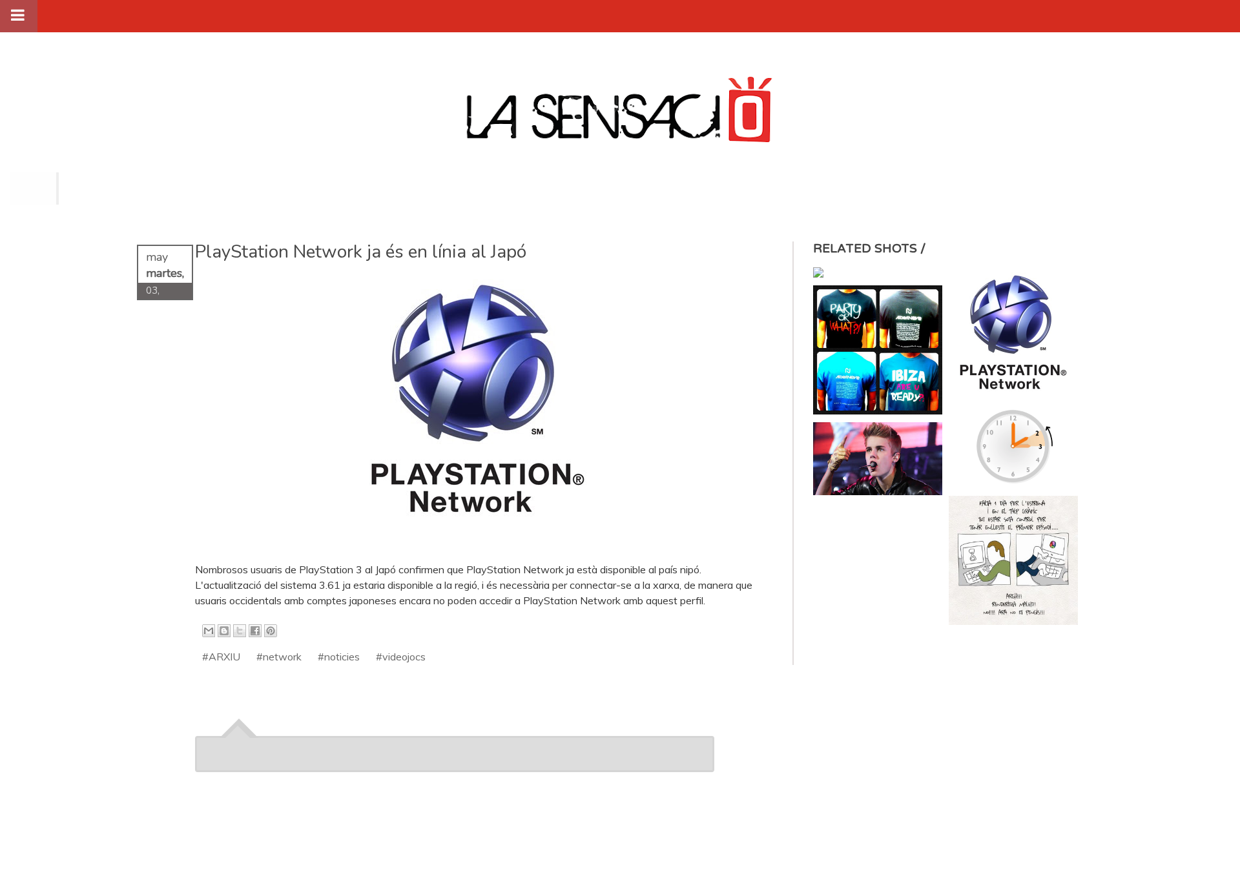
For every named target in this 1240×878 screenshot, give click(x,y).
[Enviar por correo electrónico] (208, 630)
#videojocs (401, 656)
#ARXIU (221, 656)
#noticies (339, 656)
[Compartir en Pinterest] (270, 630)
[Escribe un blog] (224, 630)
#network (279, 656)
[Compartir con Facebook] (255, 630)
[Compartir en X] (239, 630)
